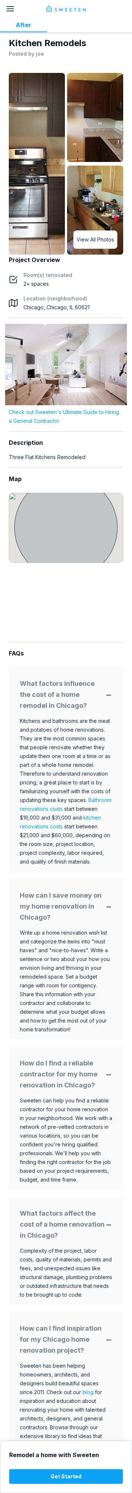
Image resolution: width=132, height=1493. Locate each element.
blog (88, 1392)
